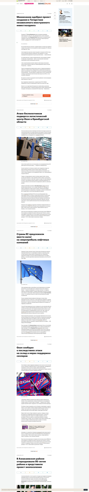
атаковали (39, 432)
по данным (26, 193)
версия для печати (48, 100)
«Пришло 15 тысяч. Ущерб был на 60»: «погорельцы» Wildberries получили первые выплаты (37, 427)
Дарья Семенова (66, 11)
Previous (59, 25)
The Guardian (39, 319)
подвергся (30, 204)
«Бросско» (65, 12)
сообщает (27, 39)
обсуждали (28, 332)
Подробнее (45, 489)
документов (23, 311)
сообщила (38, 134)
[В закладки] (55, 15)
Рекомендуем (61, 37)
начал (43, 214)
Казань (18, 3)
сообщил (43, 185)
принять (85, 489)
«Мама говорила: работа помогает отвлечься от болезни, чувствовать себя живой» (65, 17)
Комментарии (34, 103)
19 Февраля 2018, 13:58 (20, 13)
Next (71, 25)
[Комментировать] (55, 13)
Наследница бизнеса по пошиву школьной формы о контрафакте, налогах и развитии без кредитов (64, 21)
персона (60, 9)
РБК (25, 258)
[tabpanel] (65, 16)
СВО (22, 219)
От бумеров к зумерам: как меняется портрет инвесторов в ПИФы (64, 40)
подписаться (46, 95)
